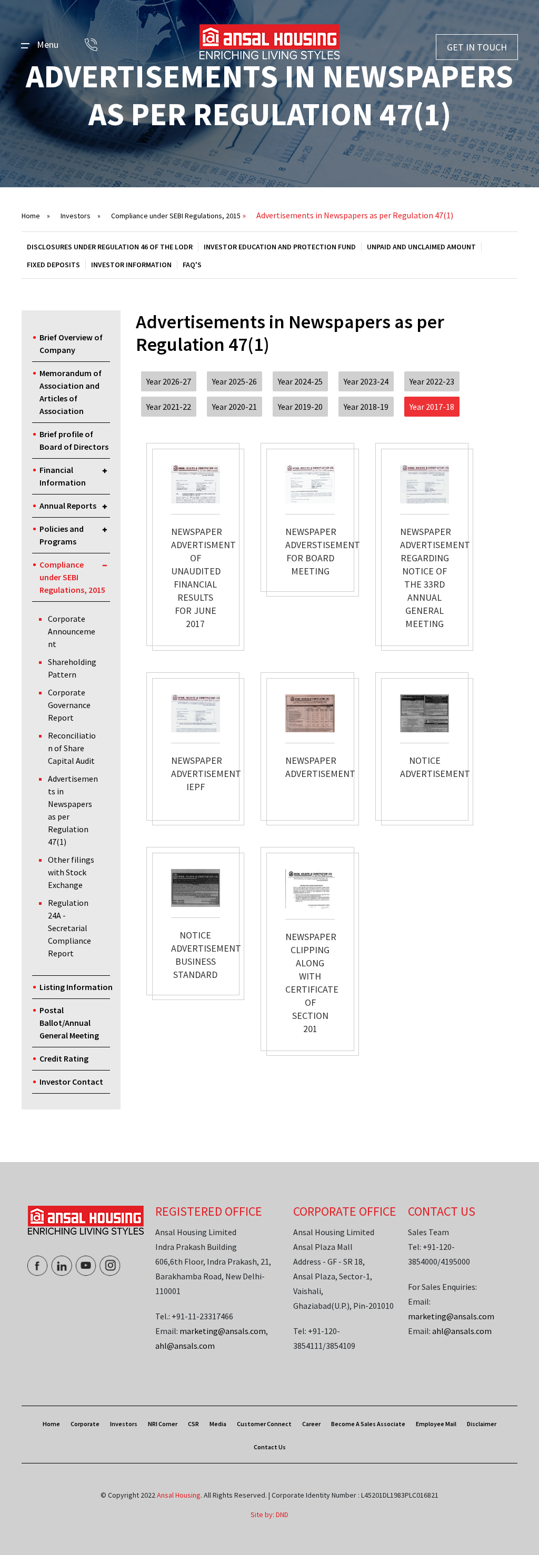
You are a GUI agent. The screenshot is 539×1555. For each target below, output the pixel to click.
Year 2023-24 (366, 381)
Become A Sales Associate (368, 1424)
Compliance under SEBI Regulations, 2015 (176, 215)
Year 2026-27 (168, 381)
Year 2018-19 (366, 406)
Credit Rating (63, 1058)
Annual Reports (67, 505)
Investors (81, 215)
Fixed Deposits (53, 264)
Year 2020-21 (234, 406)
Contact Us (270, 1447)
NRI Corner (162, 1424)
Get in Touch (477, 47)
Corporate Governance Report (69, 705)
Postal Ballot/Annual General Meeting (69, 1023)
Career (311, 1424)
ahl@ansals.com (185, 1345)
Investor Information (131, 264)
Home (36, 215)
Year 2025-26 (234, 381)
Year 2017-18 (432, 406)
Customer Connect (264, 1424)
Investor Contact (71, 1081)
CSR (193, 1424)
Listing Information (76, 987)
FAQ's (192, 264)
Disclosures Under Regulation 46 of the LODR (110, 246)
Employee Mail (436, 1424)
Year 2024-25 (300, 381)
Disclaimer (481, 1424)
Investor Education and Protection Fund (280, 246)
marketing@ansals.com (222, 1331)
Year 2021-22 (168, 406)
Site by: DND (269, 1514)
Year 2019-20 (300, 406)
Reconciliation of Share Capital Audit (72, 748)
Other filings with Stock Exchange (71, 872)
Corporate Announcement (71, 631)
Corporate (85, 1424)
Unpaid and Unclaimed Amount (421, 246)
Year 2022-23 (432, 381)
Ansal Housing (179, 1495)
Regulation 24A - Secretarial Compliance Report (69, 927)
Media (217, 1424)
